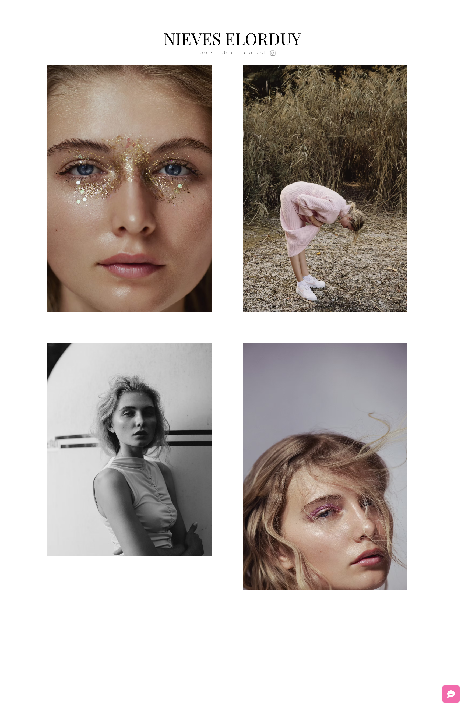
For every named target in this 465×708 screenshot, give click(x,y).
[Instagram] (272, 53)
